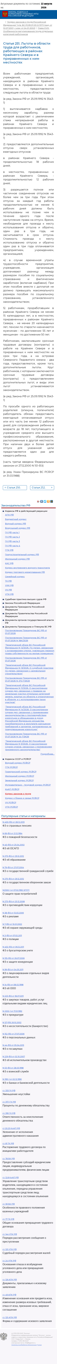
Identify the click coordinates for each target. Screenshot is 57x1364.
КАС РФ (9, 563)
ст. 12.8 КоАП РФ (11, 1177)
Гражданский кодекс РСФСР (20, 771)
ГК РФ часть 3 (12, 541)
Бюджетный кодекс (15, 519)
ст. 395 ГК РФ (9, 1113)
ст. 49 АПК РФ (9, 1295)
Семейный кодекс (15, 576)
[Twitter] (45, 500)
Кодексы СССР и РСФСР (18, 759)
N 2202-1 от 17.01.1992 (12, 1011)
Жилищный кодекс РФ (17, 559)
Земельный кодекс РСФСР (19, 780)
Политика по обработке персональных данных (26, 1345)
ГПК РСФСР (11, 767)
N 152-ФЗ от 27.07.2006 (13, 1034)
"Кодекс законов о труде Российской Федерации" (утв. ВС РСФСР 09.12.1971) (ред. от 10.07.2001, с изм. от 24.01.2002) (27, 25)
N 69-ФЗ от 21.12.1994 (12, 833)
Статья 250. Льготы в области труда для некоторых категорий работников (15, 488)
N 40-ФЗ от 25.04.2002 (14, 845)
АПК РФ (9, 514)
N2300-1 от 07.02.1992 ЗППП (16, 890)
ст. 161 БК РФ (9, 1204)
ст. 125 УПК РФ (10, 1249)
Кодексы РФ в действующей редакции (26, 511)
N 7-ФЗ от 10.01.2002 (12, 924)
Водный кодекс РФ (15, 523)
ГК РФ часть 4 (12, 545)
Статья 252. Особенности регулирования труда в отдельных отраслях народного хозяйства (42, 488)
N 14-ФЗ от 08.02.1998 (13, 984)
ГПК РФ (9, 550)
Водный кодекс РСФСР (17, 762)
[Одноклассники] (48, 500)
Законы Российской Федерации (22, 603)
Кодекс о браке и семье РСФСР (22, 798)
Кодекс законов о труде (18, 793)
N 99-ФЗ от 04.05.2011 (13, 969)
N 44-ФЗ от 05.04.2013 (13, 1045)
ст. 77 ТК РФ (8, 1219)
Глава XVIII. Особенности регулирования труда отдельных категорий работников (28, 31)
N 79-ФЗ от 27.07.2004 (13, 867)
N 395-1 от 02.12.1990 (12, 1079)
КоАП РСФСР (12, 789)
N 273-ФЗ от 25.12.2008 (14, 901)
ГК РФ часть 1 (12, 532)
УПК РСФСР (11, 807)
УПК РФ (9, 594)
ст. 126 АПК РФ (10, 1279)
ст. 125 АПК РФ (10, 1317)
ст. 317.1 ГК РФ (9, 1102)
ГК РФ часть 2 (12, 537)
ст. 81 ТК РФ (8, 1143)
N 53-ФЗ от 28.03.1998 (13, 1068)
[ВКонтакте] (41, 500)
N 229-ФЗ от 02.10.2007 (14, 1056)
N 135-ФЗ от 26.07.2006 (14, 958)
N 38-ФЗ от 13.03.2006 (13, 913)
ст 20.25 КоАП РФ (11, 1128)
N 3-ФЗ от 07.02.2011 (12, 935)
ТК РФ (8, 581)
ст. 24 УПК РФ (9, 1261)
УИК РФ (9, 585)
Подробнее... (47, 754)
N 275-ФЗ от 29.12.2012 (13, 879)
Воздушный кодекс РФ (17, 528)
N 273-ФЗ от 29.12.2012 (13, 856)
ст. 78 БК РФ (9, 1158)
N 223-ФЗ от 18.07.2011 (13, 996)
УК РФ (8, 589)
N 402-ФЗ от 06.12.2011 (13, 947)
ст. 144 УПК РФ (10, 1234)
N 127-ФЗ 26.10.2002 (12, 1022)
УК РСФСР (10, 802)
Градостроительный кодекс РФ (22, 554)
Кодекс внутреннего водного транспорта (27, 567)
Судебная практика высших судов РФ (25, 599)
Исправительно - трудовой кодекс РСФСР (28, 785)
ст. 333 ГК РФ (9, 1090)
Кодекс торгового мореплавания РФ (25, 572)
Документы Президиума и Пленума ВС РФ (28, 626)
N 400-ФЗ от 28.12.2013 (14, 822)
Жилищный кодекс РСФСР (19, 776)
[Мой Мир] (51, 500)
